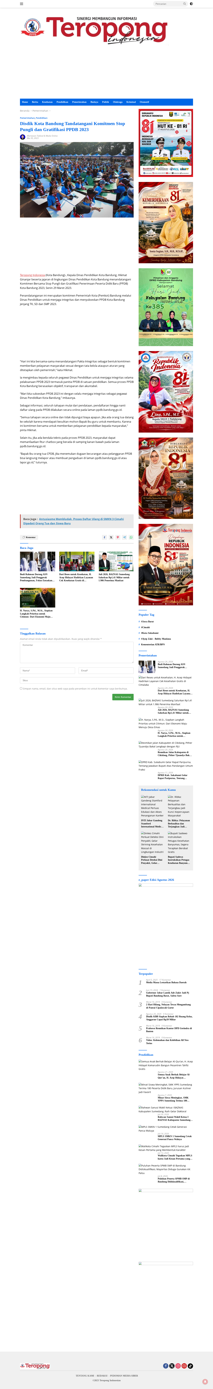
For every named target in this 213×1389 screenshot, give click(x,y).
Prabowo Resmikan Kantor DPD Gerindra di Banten (169, 1030)
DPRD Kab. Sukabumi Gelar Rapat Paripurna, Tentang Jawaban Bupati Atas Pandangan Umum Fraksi (174, 777)
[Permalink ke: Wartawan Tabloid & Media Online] (22, 136)
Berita (35, 102)
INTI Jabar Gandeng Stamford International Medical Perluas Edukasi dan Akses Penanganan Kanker (152, 823)
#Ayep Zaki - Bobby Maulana (156, 639)
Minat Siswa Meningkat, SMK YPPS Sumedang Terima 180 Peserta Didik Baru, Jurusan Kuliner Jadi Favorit (173, 1099)
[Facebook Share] (104, 537)
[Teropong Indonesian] (94, 29)
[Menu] (22, 4)
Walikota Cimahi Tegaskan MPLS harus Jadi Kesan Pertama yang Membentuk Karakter (175, 1157)
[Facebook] (165, 1366)
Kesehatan (47, 102)
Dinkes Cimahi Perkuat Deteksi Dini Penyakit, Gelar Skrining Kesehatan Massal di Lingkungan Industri (152, 860)
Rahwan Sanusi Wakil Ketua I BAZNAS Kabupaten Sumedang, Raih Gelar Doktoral (174, 1119)
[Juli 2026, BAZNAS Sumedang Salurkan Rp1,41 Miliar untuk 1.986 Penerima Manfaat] (116, 561)
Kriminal (131, 102)
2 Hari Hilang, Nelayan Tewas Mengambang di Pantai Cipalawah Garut (168, 1006)
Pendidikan (62, 102)
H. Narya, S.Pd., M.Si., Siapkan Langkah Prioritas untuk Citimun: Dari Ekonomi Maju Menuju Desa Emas (36, 613)
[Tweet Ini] (111, 537)
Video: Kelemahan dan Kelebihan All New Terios (167, 1041)
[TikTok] (190, 1366)
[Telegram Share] (124, 537)
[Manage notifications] (205, 1381)
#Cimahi (145, 627)
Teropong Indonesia (32, 275)
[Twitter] (172, 1366)
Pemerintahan (79, 102)
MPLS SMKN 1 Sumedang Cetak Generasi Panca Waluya (175, 1138)
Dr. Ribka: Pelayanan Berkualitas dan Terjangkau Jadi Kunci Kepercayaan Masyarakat (179, 823)
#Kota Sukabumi (149, 633)
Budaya (94, 102)
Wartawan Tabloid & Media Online (42, 135)
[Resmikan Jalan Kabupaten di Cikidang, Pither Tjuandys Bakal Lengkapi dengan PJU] (166, 745)
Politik (105, 102)
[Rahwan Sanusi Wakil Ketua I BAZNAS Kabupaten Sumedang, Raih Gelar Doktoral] (166, 1109)
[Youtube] (184, 1366)
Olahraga (117, 102)
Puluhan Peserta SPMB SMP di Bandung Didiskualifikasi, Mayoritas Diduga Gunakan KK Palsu (174, 1180)
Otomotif (144, 102)
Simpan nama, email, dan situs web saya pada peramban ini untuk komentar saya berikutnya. (75, 688)
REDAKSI (102, 1376)
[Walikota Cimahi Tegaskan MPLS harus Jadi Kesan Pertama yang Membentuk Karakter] (166, 1148)
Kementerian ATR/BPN (153, 644)
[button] (184, 3)
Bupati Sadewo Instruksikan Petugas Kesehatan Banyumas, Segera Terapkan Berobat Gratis (179, 860)
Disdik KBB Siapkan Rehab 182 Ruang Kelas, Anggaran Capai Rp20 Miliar (169, 1018)
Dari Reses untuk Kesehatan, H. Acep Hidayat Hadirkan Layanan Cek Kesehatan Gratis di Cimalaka (76, 577)
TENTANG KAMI (85, 1376)
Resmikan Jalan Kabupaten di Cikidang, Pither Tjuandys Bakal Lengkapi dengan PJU (174, 754)
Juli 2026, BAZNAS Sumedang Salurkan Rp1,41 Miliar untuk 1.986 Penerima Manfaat (114, 577)
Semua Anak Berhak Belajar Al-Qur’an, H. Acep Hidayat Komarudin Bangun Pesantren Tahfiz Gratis (174, 1076)
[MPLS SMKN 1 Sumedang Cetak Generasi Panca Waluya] (166, 1129)
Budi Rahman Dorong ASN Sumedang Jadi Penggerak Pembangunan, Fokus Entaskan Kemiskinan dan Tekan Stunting (36, 577)
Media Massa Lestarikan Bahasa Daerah (166, 982)
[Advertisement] (106, 73)
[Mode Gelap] (191, 4)
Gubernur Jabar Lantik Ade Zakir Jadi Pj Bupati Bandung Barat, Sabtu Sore (167, 994)
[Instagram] (178, 1366)
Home (25, 102)
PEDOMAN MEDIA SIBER (124, 1376)
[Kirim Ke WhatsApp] (131, 537)
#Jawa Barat (147, 621)
